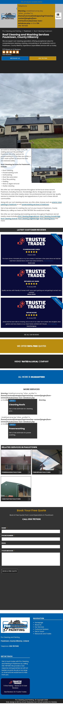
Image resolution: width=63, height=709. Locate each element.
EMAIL (4, 543)
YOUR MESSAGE (8, 551)
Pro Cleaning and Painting (11, 31)
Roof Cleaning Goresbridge (50, 216)
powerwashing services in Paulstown (35, 204)
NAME (4, 528)
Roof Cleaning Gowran (9, 218)
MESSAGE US (15, 58)
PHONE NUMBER (8, 535)
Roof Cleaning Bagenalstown (28, 216)
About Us (38, 625)
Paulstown (27, 31)
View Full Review (48, 261)
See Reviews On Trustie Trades (15, 692)
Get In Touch (39, 631)
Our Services (39, 627)
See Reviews (6, 54)
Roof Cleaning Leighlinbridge (28, 218)
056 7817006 (23, 26)
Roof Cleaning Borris (47, 218)
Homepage (39, 622)
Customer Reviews (41, 629)
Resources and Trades (43, 634)
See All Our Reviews (31, 335)
